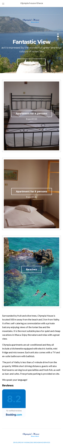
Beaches (31, 269)
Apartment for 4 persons (31, 113)
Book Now (31, 62)
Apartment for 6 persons (31, 191)
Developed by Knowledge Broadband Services (31, 442)
